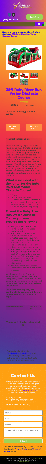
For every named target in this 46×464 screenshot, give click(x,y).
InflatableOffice (24, 462)
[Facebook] (9, 15)
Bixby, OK (26, 353)
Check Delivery (34, 127)
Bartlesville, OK (14, 353)
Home (5, 32)
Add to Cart (14, 127)
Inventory (14, 32)
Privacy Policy (21, 449)
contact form (29, 390)
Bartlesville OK (35, 458)
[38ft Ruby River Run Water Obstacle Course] (13, 76)
